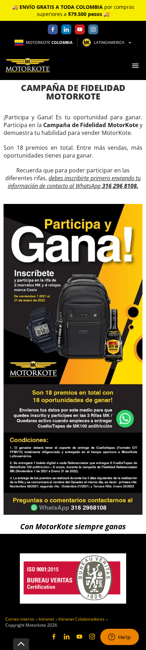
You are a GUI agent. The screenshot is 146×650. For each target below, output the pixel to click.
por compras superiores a (73, 10)
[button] (135, 65)
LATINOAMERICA (109, 42)
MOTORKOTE (49, 42)
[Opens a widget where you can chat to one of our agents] (119, 637)
